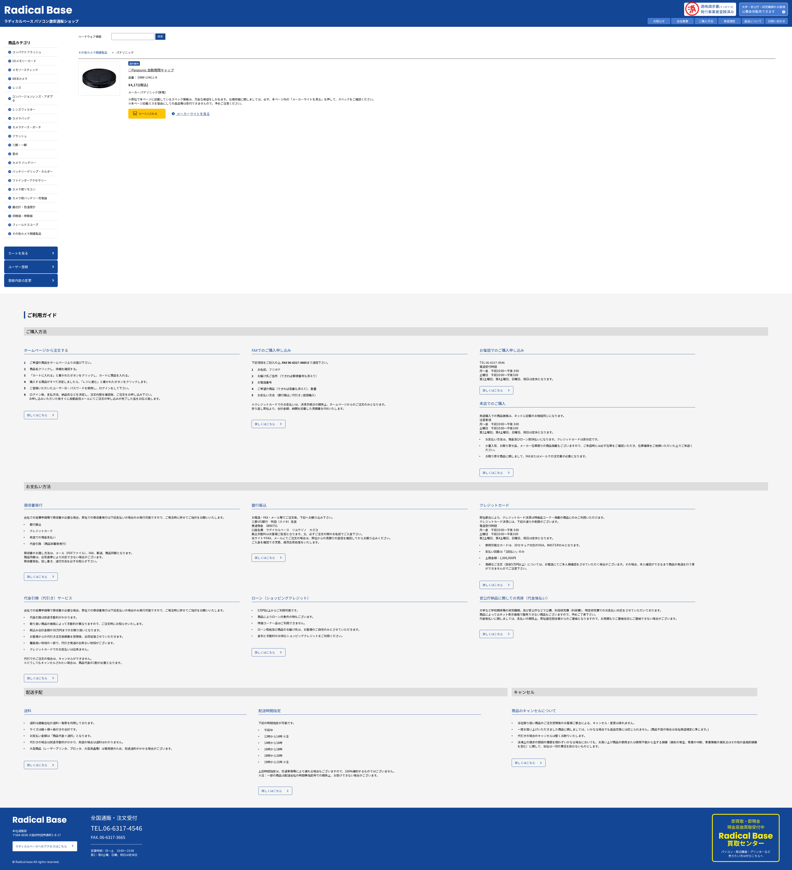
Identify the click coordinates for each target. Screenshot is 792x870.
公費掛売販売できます (758, 11)
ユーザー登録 (18, 266)
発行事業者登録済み (717, 11)
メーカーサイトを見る (193, 113)
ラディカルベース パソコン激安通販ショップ (41, 21)
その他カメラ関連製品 (92, 52)
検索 (160, 36)
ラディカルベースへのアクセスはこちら (41, 846)
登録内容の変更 (19, 280)
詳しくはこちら (37, 415)
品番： (132, 77)
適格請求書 (717, 6)
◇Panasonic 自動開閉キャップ (151, 69)
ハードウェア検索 (89, 36)
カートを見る (18, 253)
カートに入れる (148, 113)
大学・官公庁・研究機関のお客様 (763, 7)
